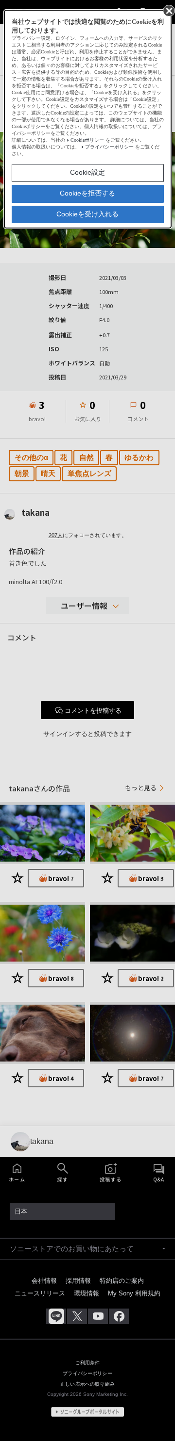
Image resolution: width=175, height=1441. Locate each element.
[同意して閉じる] (168, 10)
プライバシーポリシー (109, 146)
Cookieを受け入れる (87, 214)
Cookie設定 (87, 172)
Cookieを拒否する (87, 193)
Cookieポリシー (87, 140)
